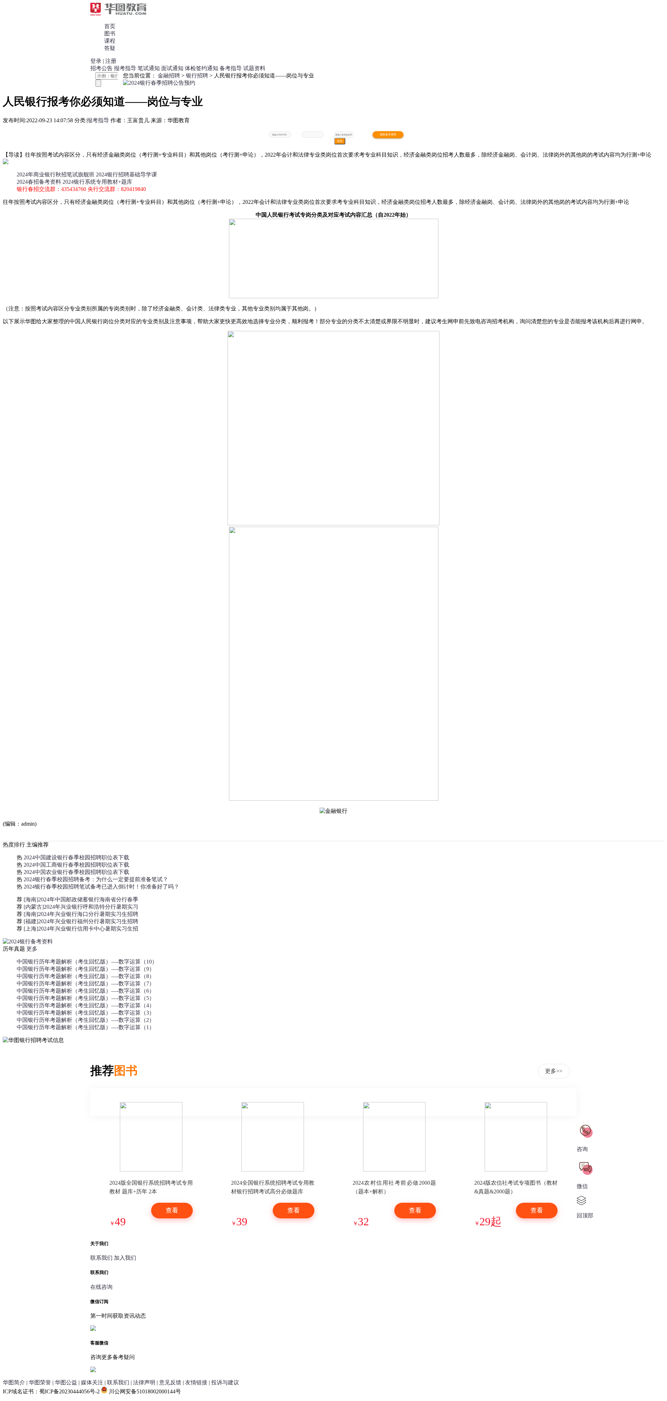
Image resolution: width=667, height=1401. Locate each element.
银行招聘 (197, 75)
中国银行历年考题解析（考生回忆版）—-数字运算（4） (86, 1005)
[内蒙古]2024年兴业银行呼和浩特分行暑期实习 (81, 907)
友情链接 (196, 1382)
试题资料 (254, 68)
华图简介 (14, 1382)
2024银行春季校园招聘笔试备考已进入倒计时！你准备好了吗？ (101, 887)
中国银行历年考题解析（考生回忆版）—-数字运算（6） (86, 991)
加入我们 (125, 1258)
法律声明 (144, 1382)
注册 (110, 61)
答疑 (109, 48)
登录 (95, 61)
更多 (32, 949)
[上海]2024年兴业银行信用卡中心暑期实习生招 (81, 929)
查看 (172, 1210)
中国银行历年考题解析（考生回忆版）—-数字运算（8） (86, 976)
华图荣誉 (40, 1382)
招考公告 (101, 68)
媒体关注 (92, 1382)
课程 (109, 41)
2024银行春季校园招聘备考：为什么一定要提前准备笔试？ (96, 879)
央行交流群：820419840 (117, 189)
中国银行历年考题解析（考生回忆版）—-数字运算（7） (86, 983)
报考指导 (125, 68)
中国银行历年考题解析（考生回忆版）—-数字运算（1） (86, 1027)
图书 (109, 33)
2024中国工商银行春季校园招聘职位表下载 (76, 865)
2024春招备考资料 (39, 182)
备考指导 (231, 68)
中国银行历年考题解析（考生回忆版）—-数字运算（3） (86, 1013)
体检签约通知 (201, 68)
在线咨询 (101, 1287)
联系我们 (101, 1258)
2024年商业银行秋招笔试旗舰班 (55, 174)
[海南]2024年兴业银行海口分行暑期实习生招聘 (81, 914)
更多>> (553, 1071)
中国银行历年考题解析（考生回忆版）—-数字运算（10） (87, 962)
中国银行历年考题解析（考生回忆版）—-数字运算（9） (86, 969)
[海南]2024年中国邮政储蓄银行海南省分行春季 (81, 899)
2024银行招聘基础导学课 (126, 174)
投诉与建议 (225, 1382)
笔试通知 (149, 68)
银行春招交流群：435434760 (51, 189)
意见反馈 (170, 1382)
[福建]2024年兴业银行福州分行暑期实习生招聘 (81, 921)
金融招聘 (169, 75)
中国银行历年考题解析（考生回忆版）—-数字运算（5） (86, 998)
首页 (109, 26)
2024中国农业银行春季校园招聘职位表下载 (76, 872)
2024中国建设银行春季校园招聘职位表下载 (76, 857)
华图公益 (66, 1382)
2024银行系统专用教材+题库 (97, 182)
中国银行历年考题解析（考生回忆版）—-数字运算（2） (86, 1020)
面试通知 (172, 68)
